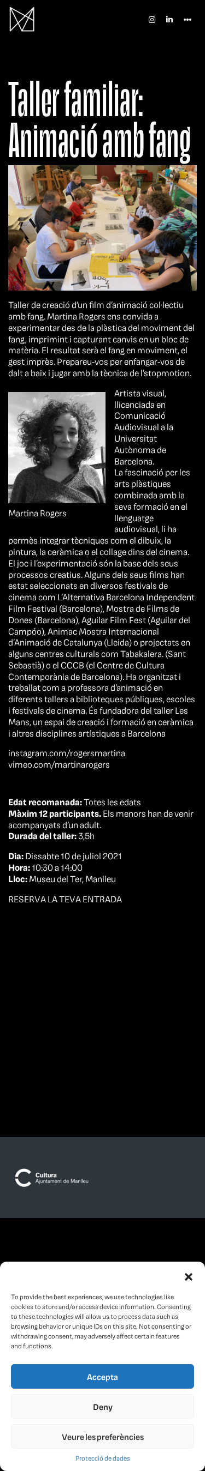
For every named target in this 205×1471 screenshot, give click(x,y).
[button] (188, 1275)
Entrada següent (165, 956)
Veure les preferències (103, 1436)
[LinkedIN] (169, 19)
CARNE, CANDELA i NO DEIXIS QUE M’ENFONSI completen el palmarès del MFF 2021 (42, 1024)
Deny (103, 1406)
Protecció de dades (102, 1458)
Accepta (102, 1376)
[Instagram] (152, 19)
